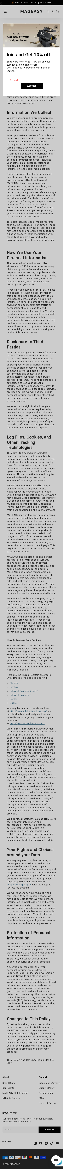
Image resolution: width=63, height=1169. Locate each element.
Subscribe (31, 86)
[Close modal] (56, 27)
